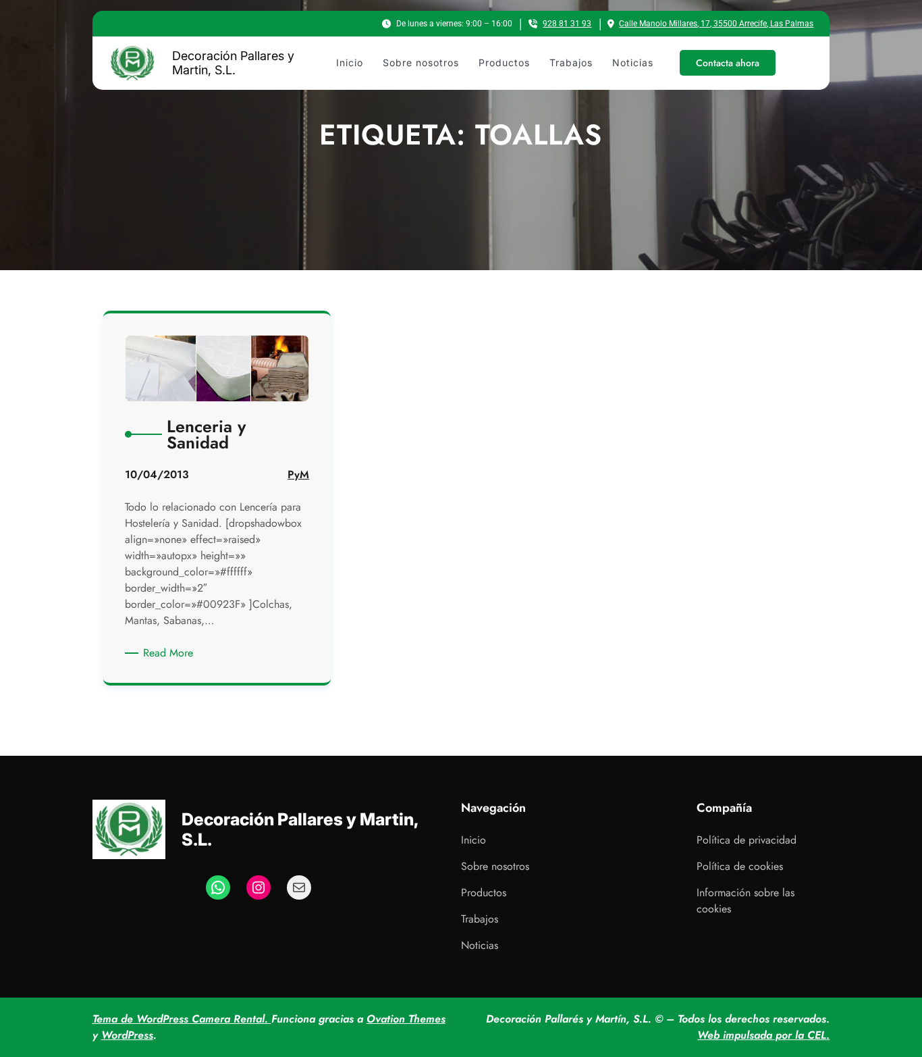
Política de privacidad (746, 840)
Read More (170, 653)
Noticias (479, 945)
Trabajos (479, 919)
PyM (298, 474)
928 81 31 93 (567, 23)
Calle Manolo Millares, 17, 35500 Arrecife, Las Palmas (716, 23)
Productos (483, 892)
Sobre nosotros (495, 866)
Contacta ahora (727, 63)
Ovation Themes (406, 1019)
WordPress (127, 1035)
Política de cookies (740, 866)
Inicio (473, 840)
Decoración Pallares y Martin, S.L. (233, 63)
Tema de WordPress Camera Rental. (181, 1019)
